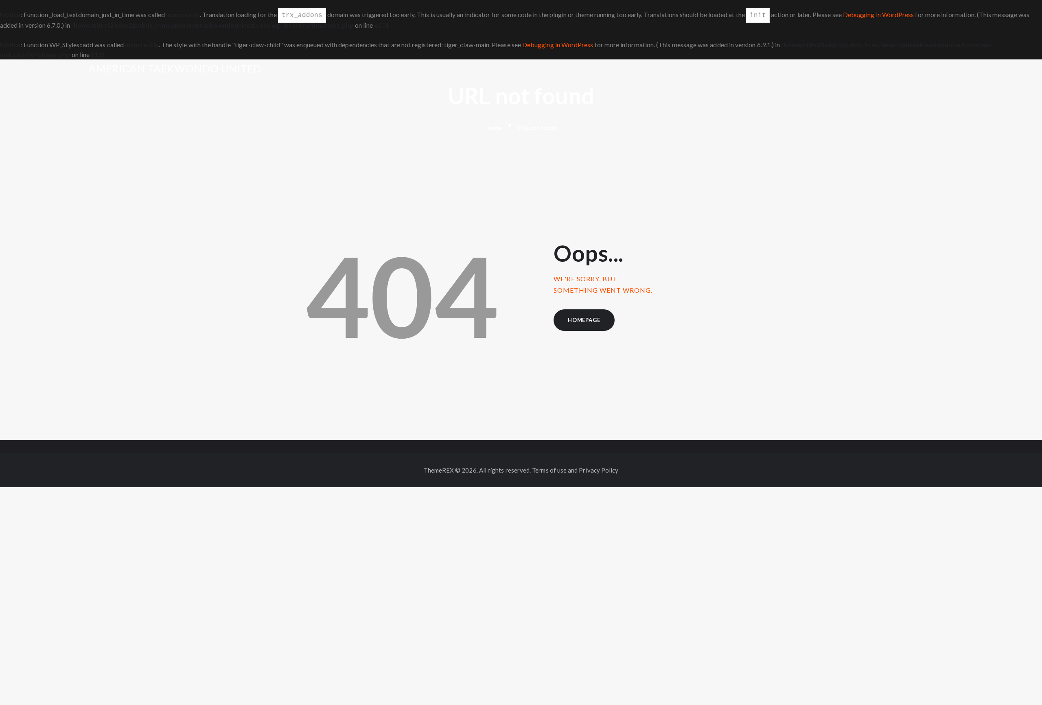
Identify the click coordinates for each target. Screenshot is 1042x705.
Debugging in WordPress (878, 14)
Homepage (584, 320)
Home (493, 127)
